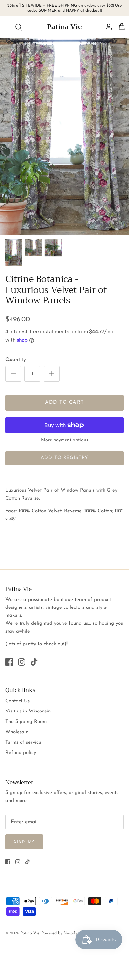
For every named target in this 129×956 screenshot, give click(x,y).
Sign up (24, 842)
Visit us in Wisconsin (28, 711)
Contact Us (17, 701)
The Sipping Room (26, 721)
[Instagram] (21, 662)
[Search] (22, 27)
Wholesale (16, 732)
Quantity (15, 359)
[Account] (107, 27)
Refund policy (20, 752)
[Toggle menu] (7, 27)
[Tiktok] (34, 662)
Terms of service (23, 742)
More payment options (64, 440)
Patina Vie (30, 933)
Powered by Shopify (59, 933)
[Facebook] (9, 662)
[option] (64, 136)
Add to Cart (64, 402)
